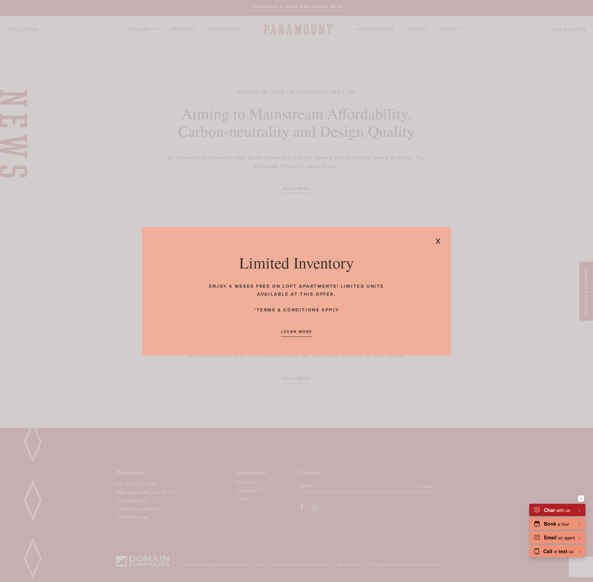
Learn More (296, 331)
